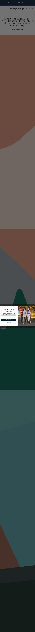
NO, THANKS (8, 322)
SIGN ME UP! (8, 319)
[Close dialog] (33, 307)
